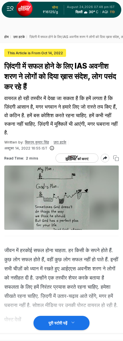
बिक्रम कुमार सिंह (37, 142)
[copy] (116, 158)
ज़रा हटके (59, 142)
